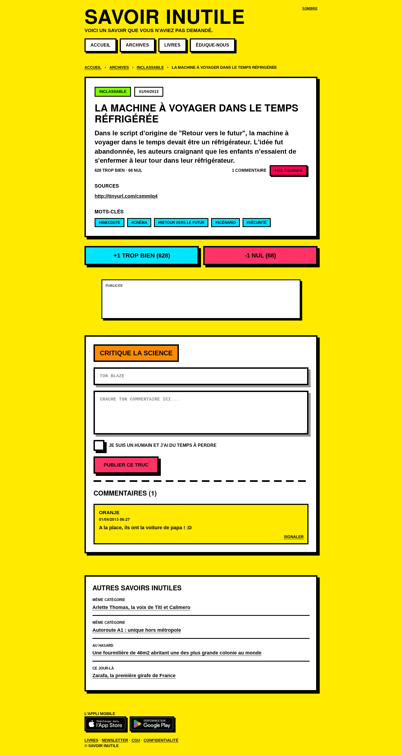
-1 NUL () (260, 255)
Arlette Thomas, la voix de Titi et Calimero (141, 607)
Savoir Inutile (165, 16)
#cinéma (139, 223)
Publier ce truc (126, 465)
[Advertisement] (201, 302)
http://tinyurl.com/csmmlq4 (126, 196)
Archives (137, 45)
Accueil (100, 45)
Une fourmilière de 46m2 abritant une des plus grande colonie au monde (176, 653)
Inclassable (150, 67)
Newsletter (115, 740)
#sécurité (257, 223)
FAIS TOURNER (288, 170)
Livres (172, 45)
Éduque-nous (212, 45)
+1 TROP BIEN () (141, 255)
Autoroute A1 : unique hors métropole (136, 630)
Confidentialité (161, 740)
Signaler (294, 537)
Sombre (309, 8)
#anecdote (109, 223)
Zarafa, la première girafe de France (134, 675)
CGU (136, 740)
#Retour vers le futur (181, 223)
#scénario (225, 223)
